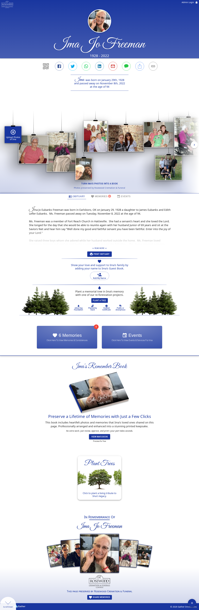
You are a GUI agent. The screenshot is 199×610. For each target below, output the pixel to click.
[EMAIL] (113, 66)
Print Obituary (101, 254)
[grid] (99, 146)
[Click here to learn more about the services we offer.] (99, 582)
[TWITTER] (72, 66)
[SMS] (126, 66)
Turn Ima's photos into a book (99, 183)
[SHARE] (139, 66)
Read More (99, 248)
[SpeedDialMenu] (192, 603)
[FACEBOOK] (59, 66)
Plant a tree (99, 300)
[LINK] (153, 66)
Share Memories (101, 597)
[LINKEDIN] (99, 66)
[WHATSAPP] (86, 66)
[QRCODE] (46, 66)
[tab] (76, 196)
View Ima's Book (99, 437)
